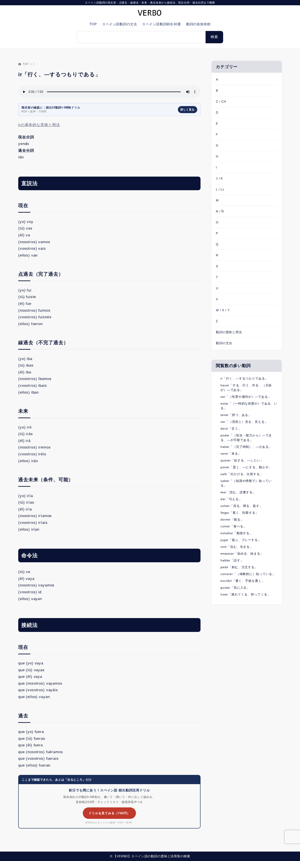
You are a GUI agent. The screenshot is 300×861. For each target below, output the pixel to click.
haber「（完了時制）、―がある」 (246, 447)
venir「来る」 (230, 453)
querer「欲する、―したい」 (242, 460)
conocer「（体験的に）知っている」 (247, 574)
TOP (25, 64)
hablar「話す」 (232, 560)
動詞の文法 (224, 343)
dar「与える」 (231, 499)
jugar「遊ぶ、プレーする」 (240, 540)
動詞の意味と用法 (229, 332)
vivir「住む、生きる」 (236, 546)
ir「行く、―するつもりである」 (244, 378)
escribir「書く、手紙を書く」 (242, 580)
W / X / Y (223, 310)
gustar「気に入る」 (235, 587)
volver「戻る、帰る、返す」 (241, 506)
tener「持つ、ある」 (235, 415)
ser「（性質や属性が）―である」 (245, 396)
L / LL (220, 189)
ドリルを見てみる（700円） (109, 813)
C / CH (221, 101)
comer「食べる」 (233, 526)
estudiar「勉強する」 (236, 533)
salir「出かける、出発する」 (241, 474)
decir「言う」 (230, 428)
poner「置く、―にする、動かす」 (246, 467)
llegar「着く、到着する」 (239, 512)
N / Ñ (220, 211)
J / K (219, 178)
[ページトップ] (290, 851)
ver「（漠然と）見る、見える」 (244, 421)
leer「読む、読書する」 (238, 492)
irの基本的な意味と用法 (39, 125)
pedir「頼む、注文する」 (239, 567)
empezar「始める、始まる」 (242, 553)
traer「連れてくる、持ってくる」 (245, 594)
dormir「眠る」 (232, 519)
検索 (214, 37)
